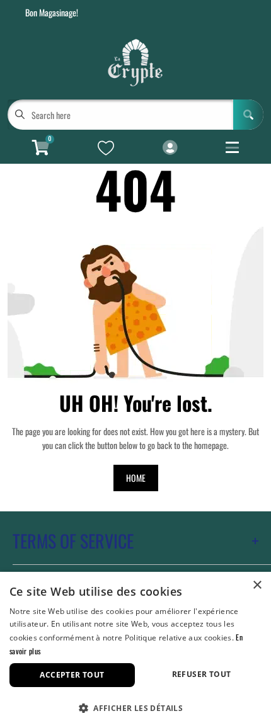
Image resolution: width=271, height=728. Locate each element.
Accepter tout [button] (72, 674)
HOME (136, 477)
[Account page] (170, 148)
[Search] (248, 115)
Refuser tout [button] (201, 674)
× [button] (257, 585)
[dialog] (135, 650)
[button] (135, 707)
